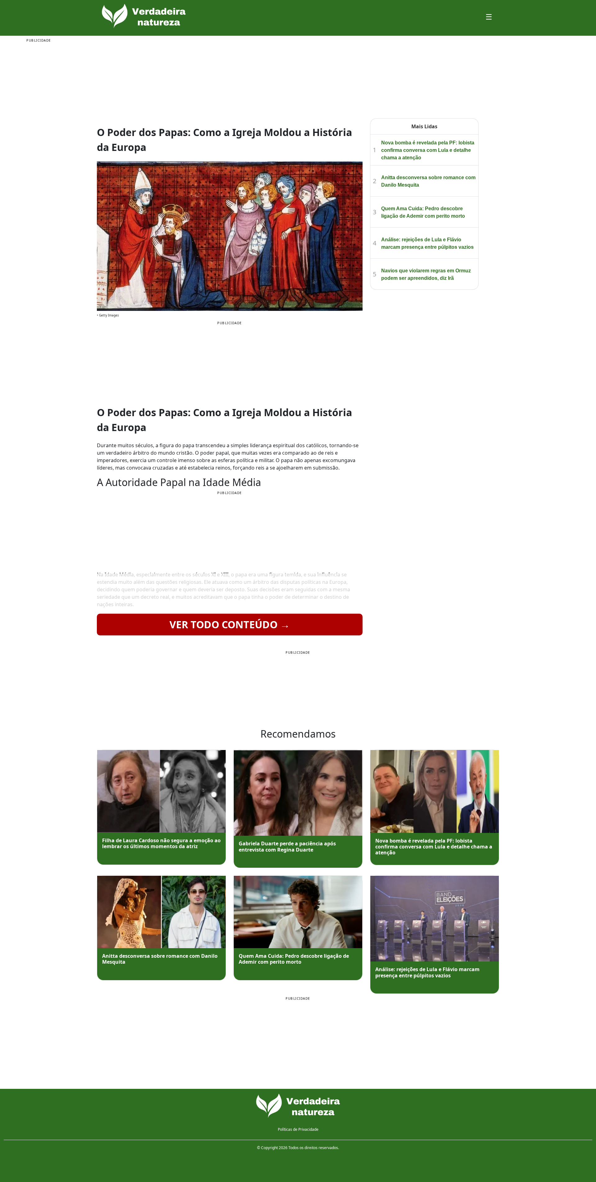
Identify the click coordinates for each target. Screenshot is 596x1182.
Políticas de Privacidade (298, 1129)
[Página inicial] (298, 1106)
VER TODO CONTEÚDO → (229, 624)
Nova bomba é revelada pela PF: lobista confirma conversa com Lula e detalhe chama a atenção (427, 150)
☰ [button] (488, 16)
